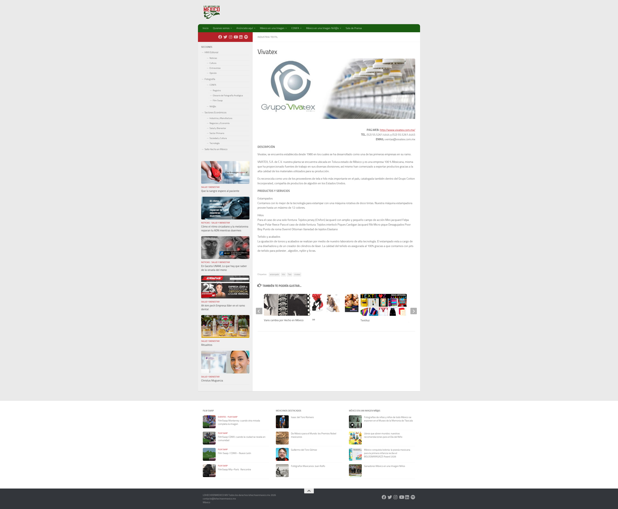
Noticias (213, 58)
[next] (413, 311)
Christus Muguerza (212, 380)
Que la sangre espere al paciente (220, 191)
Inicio (205, 28)
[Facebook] (220, 37)
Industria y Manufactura (221, 118)
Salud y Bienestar (218, 128)
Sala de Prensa (354, 28)
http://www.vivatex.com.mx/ (397, 130)
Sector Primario (217, 133)
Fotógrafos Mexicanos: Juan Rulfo (308, 466)
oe (313, 319)
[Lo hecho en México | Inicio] (214, 12)
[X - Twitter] (225, 37)
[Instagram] (230, 37)
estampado (274, 274)
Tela (289, 274)
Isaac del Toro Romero (302, 417)
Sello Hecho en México (216, 149)
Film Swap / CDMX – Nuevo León (234, 453)
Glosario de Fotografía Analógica (228, 95)
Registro (217, 90)
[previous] (259, 311)
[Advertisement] (356, 10)
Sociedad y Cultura (218, 138)
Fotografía (210, 79)
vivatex (297, 274)
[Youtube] (236, 37)
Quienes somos (221, 28)
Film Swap (218, 100)
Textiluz (365, 320)
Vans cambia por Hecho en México (284, 320)
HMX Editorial (211, 52)
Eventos (222, 417)
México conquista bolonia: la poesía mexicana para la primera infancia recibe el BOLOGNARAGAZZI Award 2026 (387, 453)
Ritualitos (206, 344)
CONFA (295, 28)
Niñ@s (213, 106)
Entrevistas (215, 68)
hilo (283, 274)
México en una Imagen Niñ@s (322, 28)
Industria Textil (268, 37)
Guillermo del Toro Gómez (304, 449)
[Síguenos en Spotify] (246, 37)
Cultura (213, 63)
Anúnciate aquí (244, 28)
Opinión (213, 73)
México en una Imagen (272, 28)
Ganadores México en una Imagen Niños (384, 466)
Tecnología (215, 143)
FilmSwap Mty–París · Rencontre (234, 469)
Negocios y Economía (219, 123)
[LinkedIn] (241, 37)
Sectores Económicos (215, 112)
